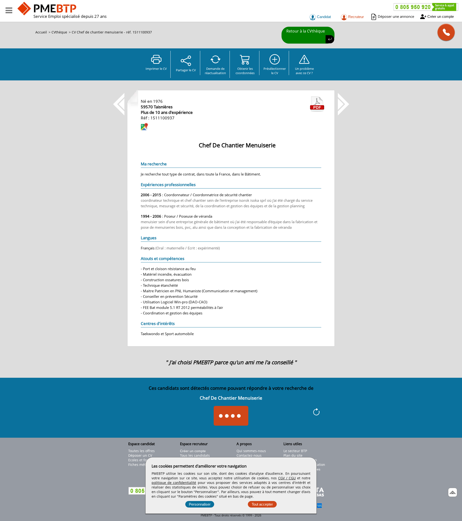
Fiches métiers (140, 464)
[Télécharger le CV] (317, 110)
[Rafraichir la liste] (316, 413)
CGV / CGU (287, 478)
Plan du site (292, 455)
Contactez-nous (249, 455)
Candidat (323, 17)
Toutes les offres (141, 451)
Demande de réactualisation (215, 70)
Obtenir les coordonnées (245, 70)
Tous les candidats (195, 455)
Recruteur (355, 17)
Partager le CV (186, 70)
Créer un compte (440, 16)
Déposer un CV (140, 455)
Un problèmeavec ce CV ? (304, 70)
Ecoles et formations (144, 460)
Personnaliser (200, 504)
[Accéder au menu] (9, 10)
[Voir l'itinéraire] (144, 127)
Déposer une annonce (396, 16)
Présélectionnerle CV (274, 70)
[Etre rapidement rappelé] (444, 32)
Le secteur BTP (295, 451)
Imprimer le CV (156, 68)
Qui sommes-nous (251, 451)
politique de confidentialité (174, 482)
